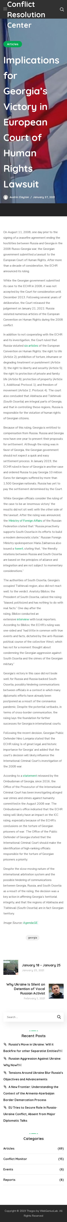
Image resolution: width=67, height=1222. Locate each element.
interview (23, 619)
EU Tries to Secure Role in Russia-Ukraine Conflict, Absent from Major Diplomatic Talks (30, 1114)
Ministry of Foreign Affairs (25, 521)
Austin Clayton (19, 197)
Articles (12, 44)
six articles (31, 346)
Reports (9, 1180)
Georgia (32, 937)
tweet (19, 549)
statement (30, 776)
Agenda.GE (30, 923)
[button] (62, 9)
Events (8, 1169)
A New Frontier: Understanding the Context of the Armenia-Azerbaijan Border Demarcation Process (30, 1093)
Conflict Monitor (15, 1159)
